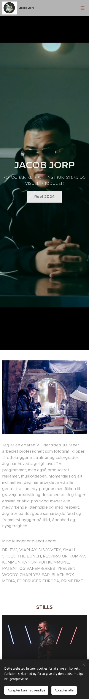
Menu (82, 8)
